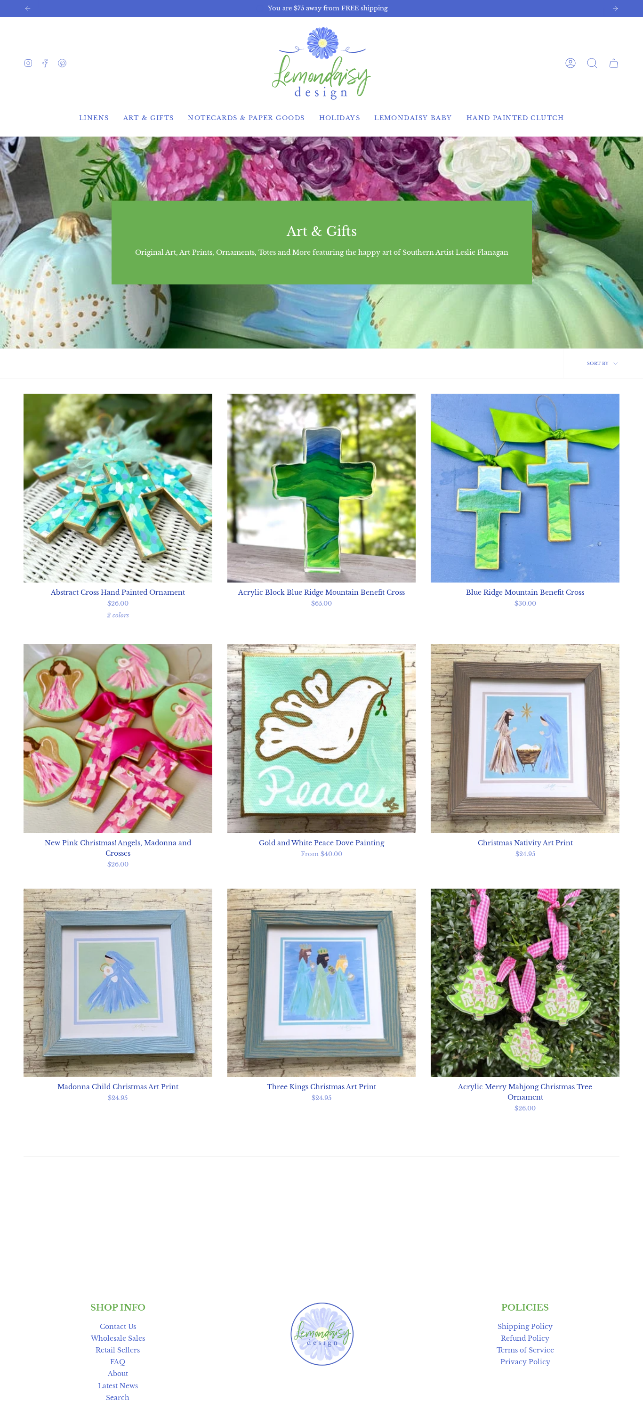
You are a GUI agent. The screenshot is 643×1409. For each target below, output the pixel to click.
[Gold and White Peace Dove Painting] (321, 738)
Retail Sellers (118, 1350)
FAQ (117, 1362)
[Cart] (614, 63)
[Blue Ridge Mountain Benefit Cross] (525, 488)
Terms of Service (525, 1350)
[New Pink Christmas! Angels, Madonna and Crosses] (118, 738)
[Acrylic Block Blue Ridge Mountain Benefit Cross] (321, 488)
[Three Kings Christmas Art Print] (321, 983)
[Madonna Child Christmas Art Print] (118, 983)
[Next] (615, 8)
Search (117, 1397)
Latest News (118, 1386)
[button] (592, 63)
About (118, 1373)
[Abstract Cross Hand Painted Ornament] (118, 488)
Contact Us (118, 1326)
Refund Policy (525, 1338)
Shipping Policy (525, 1326)
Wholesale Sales (118, 1338)
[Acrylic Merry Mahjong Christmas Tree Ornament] (525, 983)
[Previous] (28, 8)
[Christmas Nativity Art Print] (525, 738)
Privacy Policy (525, 1362)
